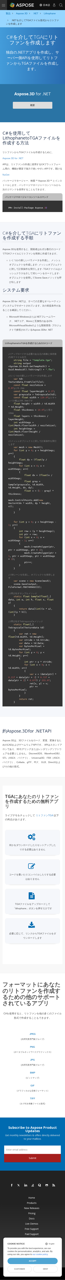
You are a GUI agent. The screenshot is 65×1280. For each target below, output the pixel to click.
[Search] (61, 5)
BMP (32, 1072)
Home (31, 1197)
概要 (32, 105)
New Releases (31, 1208)
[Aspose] (22, 5)
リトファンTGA (44, 815)
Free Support (32, 1228)
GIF (32, 1085)
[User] (54, 5)
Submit (32, 1158)
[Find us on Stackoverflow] (33, 1185)
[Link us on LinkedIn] (26, 1185)
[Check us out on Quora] (40, 1185)
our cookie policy (40, 1254)
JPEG (33, 1034)
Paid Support (32, 1234)
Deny (45, 1269)
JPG (32, 1059)
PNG (32, 1047)
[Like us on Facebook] (12, 1185)
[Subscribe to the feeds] (54, 1185)
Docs (31, 1218)
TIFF (32, 1098)
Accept (32, 1261)
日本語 (46, 5)
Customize (19, 1269)
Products (31, 1202)
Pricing (31, 1213)
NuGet (5, 174)
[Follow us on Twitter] (19, 1185)
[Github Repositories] (47, 1185)
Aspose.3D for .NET (13, 158)
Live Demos (31, 1223)
